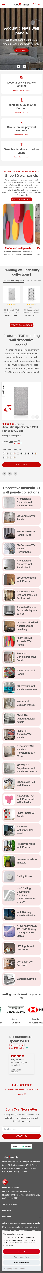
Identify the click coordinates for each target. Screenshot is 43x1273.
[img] (22, 1045)
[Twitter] (10, 474)
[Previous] (18, 66)
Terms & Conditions (19, 1269)
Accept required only (21, 1257)
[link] (21, 1182)
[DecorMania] (21, 4)
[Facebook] (4, 474)
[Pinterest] (15, 474)
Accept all (21, 1251)
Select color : (12, 449)
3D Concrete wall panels (13, 280)
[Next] (24, 66)
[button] (3, 4)
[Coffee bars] (17, 1010)
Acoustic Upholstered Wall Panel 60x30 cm (20, 428)
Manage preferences (21, 1262)
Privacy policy (7, 1269)
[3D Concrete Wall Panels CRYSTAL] (11, 294)
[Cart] (39, 4)
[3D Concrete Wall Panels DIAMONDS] (31, 294)
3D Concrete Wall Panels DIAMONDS (31, 311)
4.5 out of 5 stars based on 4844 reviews (21, 1090)
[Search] (34, 4)
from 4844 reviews (17, 1048)
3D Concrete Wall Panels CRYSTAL (11, 311)
